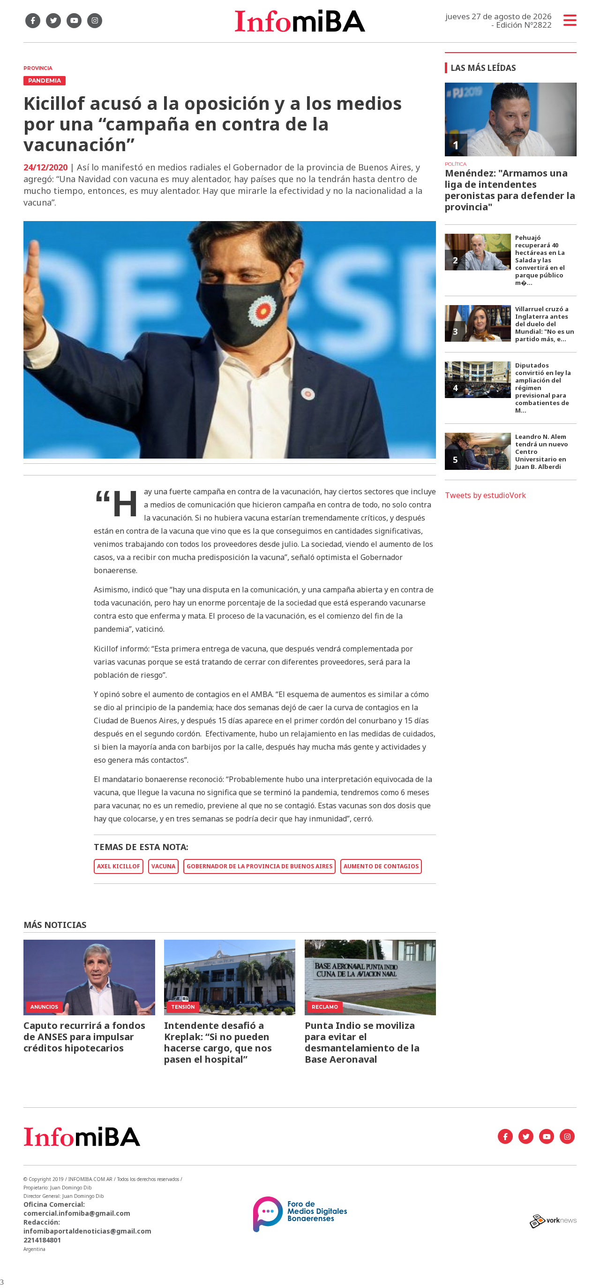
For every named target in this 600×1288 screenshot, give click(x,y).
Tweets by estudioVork (485, 495)
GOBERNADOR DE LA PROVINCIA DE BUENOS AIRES (259, 866)
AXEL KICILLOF (118, 866)
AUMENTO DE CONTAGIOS (381, 866)
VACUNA (163, 866)
